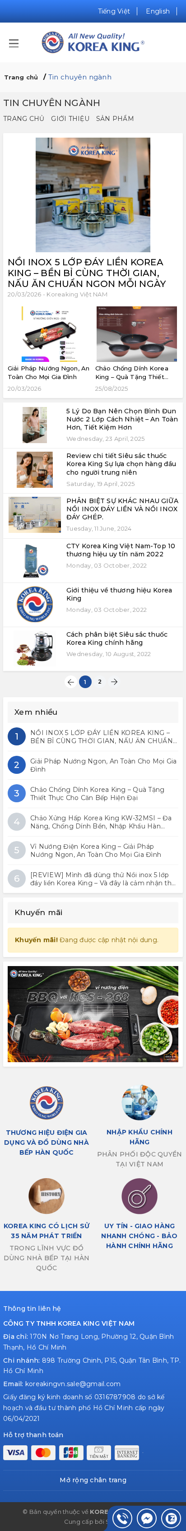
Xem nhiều (35, 712)
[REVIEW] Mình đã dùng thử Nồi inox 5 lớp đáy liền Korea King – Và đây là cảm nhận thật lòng (104, 879)
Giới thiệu (70, 119)
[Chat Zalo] (171, 1518)
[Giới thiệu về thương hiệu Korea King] (35, 604)
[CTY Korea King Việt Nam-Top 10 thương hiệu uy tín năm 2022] (35, 560)
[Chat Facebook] (147, 1518)
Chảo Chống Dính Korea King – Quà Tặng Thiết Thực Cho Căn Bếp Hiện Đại (97, 794)
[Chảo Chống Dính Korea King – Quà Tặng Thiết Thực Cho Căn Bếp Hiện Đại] (136, 334)
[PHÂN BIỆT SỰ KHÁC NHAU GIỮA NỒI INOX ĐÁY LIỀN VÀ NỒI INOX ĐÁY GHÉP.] (35, 515)
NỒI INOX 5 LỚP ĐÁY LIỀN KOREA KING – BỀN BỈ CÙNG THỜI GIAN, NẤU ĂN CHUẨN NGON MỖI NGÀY (87, 273)
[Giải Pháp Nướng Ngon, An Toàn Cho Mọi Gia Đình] (49, 334)
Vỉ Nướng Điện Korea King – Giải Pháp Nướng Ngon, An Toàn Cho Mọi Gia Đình (95, 850)
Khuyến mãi (38, 912)
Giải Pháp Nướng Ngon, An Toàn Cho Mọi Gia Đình (103, 765)
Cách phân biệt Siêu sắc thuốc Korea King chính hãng (116, 638)
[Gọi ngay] (122, 1518)
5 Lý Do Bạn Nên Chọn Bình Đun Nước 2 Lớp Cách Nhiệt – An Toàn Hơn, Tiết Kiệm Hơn (122, 419)
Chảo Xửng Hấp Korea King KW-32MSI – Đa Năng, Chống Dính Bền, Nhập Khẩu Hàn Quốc (101, 822)
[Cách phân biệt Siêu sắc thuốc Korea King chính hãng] (35, 648)
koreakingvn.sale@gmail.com (73, 1384)
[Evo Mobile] (93, 1014)
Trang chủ (23, 119)
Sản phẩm (115, 119)
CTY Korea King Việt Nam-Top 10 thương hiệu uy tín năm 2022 (120, 550)
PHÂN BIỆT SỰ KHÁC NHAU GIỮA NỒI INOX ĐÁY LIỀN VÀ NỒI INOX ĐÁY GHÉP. (122, 509)
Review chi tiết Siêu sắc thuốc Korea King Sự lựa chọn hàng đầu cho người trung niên (121, 464)
